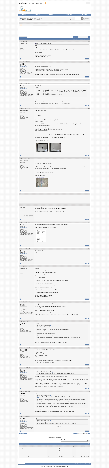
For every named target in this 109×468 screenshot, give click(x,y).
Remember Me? (86, 18)
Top (90, 463)
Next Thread (58, 437)
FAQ (78, 463)
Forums (25, 3)
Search (84, 14)
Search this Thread (84, 39)
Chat (33, 3)
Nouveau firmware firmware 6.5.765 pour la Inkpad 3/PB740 (31, 454)
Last (87, 433)
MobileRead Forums (25, 18)
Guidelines (37, 14)
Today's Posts (68, 14)
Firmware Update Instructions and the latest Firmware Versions (32, 452)
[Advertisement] (54, 31)
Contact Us (74, 463)
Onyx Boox (40, 18)
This (36, 376)
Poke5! (21, 450)
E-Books (51, 14)
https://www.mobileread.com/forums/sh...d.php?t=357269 (48, 70)
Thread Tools (74, 39)
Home (20, 3)
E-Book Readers (33, 18)
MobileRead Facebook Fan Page (40, 25)
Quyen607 (23, 324)
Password (72, 19)
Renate (22, 86)
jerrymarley (24, 43)
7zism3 (22, 394)
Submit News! (39, 3)
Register (24, 14)
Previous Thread (52, 437)
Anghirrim (23, 64)
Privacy (86, 463)
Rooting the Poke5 (23, 448)
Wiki (29, 3)
